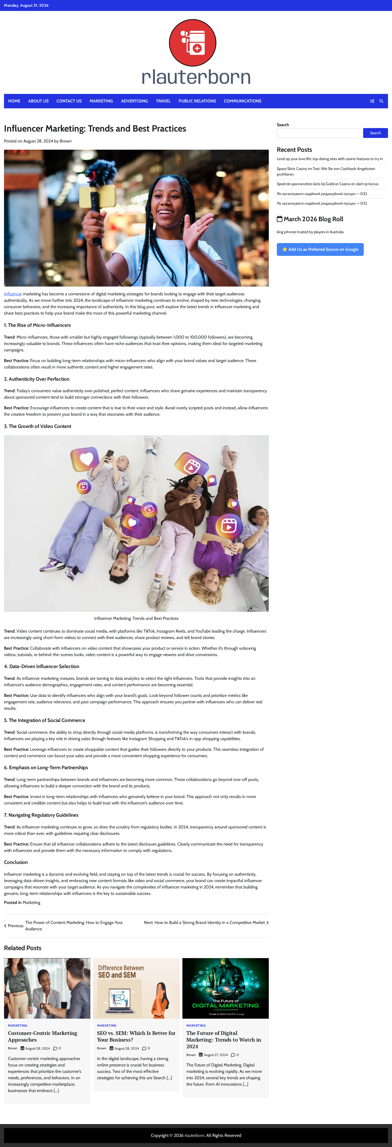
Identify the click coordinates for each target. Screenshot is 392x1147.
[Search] (381, 101)
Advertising (134, 101)
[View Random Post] (372, 101)
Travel (163, 101)
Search (283, 124)
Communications (242, 101)
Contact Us (69, 101)
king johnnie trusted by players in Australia (310, 231)
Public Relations (197, 101)
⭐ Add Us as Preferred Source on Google (320, 249)
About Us (38, 101)
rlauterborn (195, 1135)
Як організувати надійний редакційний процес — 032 (322, 193)
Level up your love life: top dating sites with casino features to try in (330, 158)
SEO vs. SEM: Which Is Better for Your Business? (136, 1036)
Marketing (101, 101)
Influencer (13, 293)
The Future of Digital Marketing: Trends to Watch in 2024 (223, 1040)
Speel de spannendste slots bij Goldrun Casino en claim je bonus (327, 183)
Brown (66, 141)
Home (14, 101)
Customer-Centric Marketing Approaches (42, 1036)
